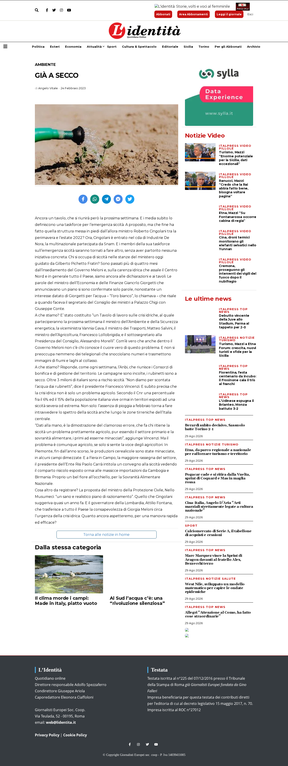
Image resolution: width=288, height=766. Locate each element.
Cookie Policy (75, 735)
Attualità (94, 46)
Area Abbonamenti (193, 14)
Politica (38, 46)
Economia (73, 46)
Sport (112, 46)
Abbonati (163, 14)
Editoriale (170, 46)
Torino (203, 46)
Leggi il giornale (229, 14)
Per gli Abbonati (228, 46)
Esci (250, 14)
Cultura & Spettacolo (139, 46)
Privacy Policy (47, 735)
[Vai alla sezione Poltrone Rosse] (242, 7)
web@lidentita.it (61, 722)
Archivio (253, 46)
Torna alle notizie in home (106, 534)
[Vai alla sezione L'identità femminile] (190, 6)
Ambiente (45, 64)
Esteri (55, 46)
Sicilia (188, 46)
